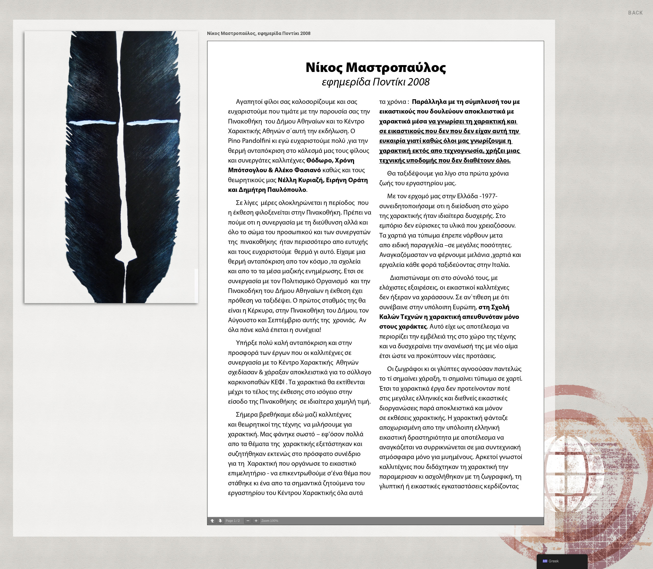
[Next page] (220, 521)
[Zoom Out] (248, 521)
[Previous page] (212, 521)
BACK (635, 13)
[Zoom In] (256, 521)
